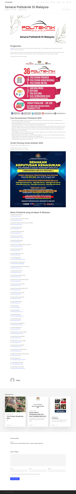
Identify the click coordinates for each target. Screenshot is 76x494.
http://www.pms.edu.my (16, 294)
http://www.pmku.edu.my (16, 337)
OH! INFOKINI (8, 2)
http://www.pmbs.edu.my (16, 346)
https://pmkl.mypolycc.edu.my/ (17, 333)
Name (11, 468)
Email (30, 468)
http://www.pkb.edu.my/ (16, 228)
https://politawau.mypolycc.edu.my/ (18, 368)
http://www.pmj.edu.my (16, 320)
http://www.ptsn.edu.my (16, 355)
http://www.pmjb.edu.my (16, 342)
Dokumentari (54, 398)
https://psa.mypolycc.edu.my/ (17, 246)
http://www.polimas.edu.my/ (17, 224)
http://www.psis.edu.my (16, 285)
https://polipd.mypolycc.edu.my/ (18, 237)
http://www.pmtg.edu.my (16, 350)
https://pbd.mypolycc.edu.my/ (17, 364)
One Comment (67, 9)
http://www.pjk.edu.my (16, 307)
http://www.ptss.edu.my (16, 289)
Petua (8, 398)
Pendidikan (20, 9)
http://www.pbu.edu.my (16, 302)
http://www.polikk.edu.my (16, 241)
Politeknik (12, 48)
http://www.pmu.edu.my (16, 298)
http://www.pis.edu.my (16, 250)
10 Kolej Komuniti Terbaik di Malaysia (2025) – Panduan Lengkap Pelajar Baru (26, 443)
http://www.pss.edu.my (16, 329)
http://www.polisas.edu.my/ (17, 220)
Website (49, 468)
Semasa (25, 9)
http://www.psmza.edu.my (17, 267)
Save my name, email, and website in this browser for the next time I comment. (25, 474)
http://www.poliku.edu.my (16, 233)
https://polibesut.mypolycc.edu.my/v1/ (19, 359)
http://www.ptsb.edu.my (16, 281)
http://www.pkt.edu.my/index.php (18, 263)
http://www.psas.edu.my (16, 276)
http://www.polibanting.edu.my (17, 316)
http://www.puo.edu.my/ (16, 216)
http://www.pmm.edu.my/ (17, 272)
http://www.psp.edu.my (16, 254)
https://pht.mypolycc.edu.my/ (17, 324)
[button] (70, 2)
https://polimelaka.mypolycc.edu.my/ (18, 259)
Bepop (7, 9)
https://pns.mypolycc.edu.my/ (17, 311)
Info (30, 398)
